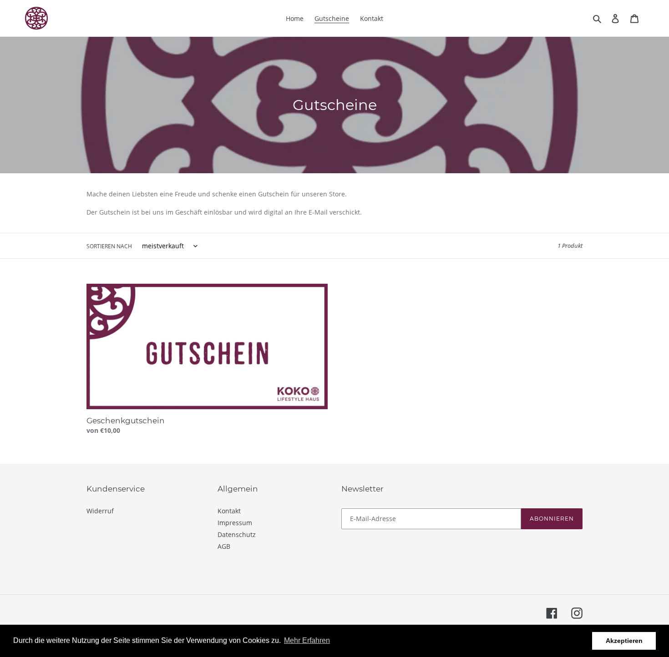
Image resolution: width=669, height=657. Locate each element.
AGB (224, 546)
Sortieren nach (109, 246)
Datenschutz (237, 534)
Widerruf (100, 511)
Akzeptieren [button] (624, 640)
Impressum (235, 522)
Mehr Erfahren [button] (307, 640)
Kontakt (229, 511)
